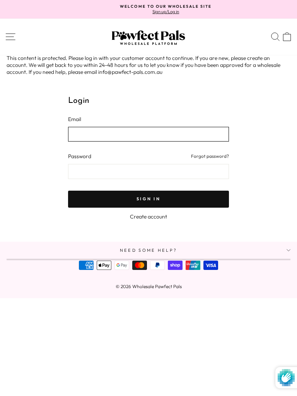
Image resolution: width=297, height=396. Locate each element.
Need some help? (149, 250)
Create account (148, 216)
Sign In (148, 198)
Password (79, 156)
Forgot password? (210, 156)
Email (74, 119)
